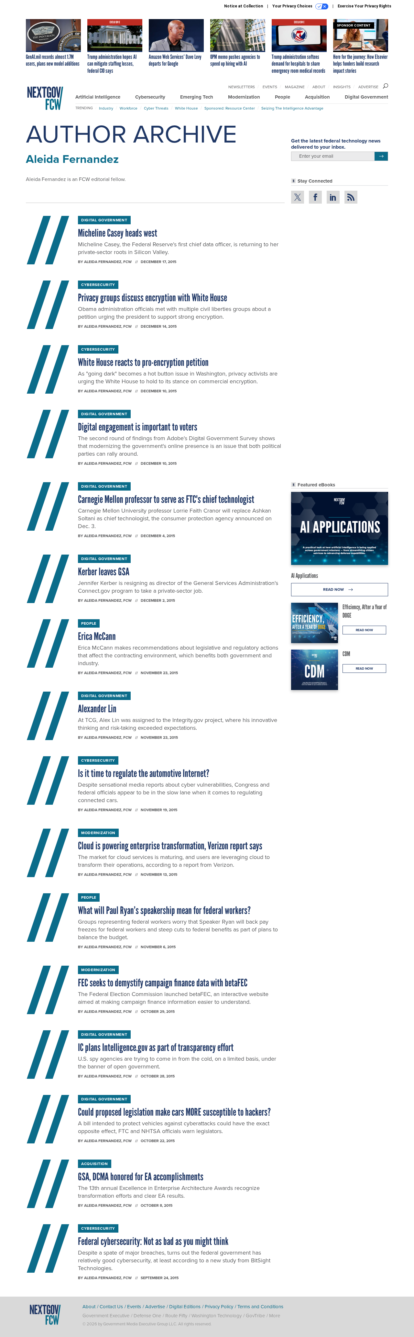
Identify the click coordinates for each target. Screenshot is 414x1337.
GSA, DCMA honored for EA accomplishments (140, 1177)
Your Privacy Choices (292, 6)
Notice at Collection (243, 6)
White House (186, 108)
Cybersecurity (150, 97)
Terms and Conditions (260, 1306)
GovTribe (255, 1315)
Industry (106, 108)
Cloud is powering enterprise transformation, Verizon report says (170, 846)
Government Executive (105, 1315)
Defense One (147, 1315)
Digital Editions (185, 1306)
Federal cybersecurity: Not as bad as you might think (153, 1241)
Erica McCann (97, 636)
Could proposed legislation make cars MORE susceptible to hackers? (174, 1112)
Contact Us (111, 1306)
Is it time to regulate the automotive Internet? (143, 773)
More (274, 1315)
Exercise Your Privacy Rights (364, 6)
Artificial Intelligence (97, 97)
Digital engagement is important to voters (137, 427)
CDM (346, 654)
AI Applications (304, 575)
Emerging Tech (196, 97)
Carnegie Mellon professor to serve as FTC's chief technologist (166, 499)
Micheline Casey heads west (117, 233)
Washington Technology (216, 1315)
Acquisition (317, 97)
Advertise (368, 87)
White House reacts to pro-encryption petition (143, 362)
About (318, 87)
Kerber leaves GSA (103, 572)
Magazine (295, 87)
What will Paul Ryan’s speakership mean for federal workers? (164, 910)
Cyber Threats (156, 108)
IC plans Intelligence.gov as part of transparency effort (156, 1047)
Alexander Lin (97, 709)
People (282, 97)
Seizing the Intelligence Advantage (292, 108)
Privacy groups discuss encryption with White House (152, 298)
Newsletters (241, 87)
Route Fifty (176, 1315)
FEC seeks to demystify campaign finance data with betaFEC (162, 983)
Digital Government (366, 97)
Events (270, 87)
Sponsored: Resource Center (229, 108)
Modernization (244, 97)
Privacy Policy (219, 1306)
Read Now (334, 589)
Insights (342, 87)
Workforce (128, 108)
